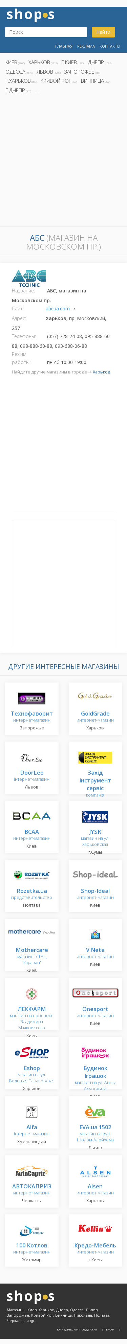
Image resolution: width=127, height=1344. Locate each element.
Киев (11, 62)
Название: (23, 290)
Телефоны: (24, 336)
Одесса (15, 71)
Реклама (86, 46)
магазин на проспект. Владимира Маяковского (32, 1019)
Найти (103, 32)
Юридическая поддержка (77, 1329)
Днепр (96, 62)
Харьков (39, 62)
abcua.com (58, 308)
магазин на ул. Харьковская (95, 838)
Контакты (110, 46)
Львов (45, 71)
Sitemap (108, 1329)
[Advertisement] (63, 162)
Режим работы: (21, 358)
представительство (31, 894)
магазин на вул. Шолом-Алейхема (95, 1134)
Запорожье (79, 71)
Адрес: (19, 318)
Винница (92, 80)
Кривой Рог (56, 80)
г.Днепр (15, 90)
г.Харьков (18, 80)
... (37, 90)
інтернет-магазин (31, 776)
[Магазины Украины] (30, 14)
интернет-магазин (32, 717)
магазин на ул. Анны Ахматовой (95, 1079)
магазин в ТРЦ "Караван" (32, 956)
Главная (63, 46)
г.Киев (69, 62)
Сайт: (18, 308)
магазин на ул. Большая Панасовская (32, 1075)
